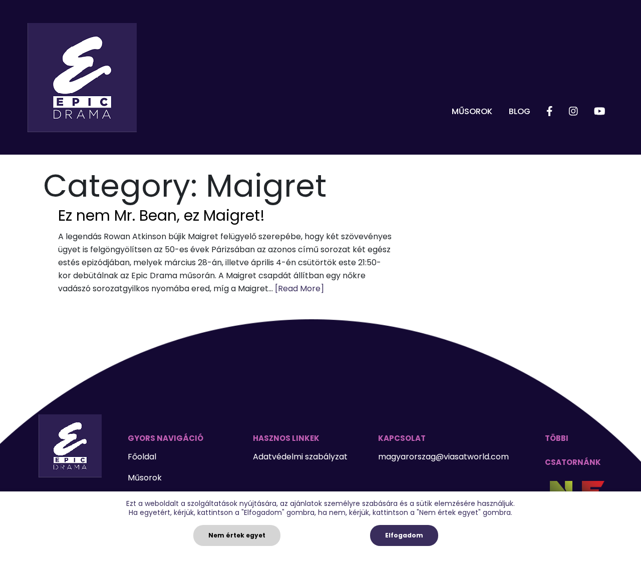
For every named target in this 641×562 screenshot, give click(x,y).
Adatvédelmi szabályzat (300, 456)
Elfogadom (404, 535)
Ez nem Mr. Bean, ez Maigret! (161, 215)
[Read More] (299, 288)
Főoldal (142, 456)
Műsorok (472, 111)
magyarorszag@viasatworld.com (443, 456)
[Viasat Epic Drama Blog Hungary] (82, 77)
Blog (519, 111)
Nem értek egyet (236, 535)
